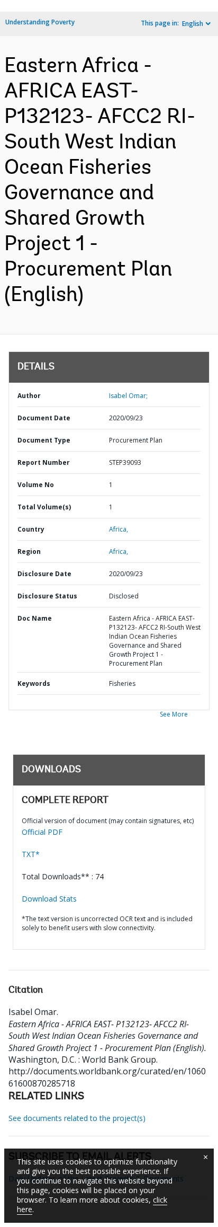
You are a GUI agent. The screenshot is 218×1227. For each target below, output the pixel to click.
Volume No (35, 484)
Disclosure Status (47, 596)
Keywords (33, 683)
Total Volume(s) (44, 506)
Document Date (43, 417)
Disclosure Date (44, 573)
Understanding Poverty (40, 22)
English (192, 23)
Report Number (43, 462)
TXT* (31, 854)
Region (29, 551)
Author (29, 395)
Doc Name (34, 618)
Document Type (43, 440)
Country (30, 529)
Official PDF (42, 832)
